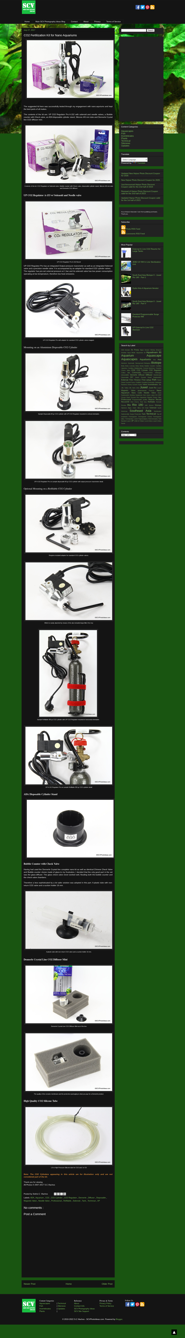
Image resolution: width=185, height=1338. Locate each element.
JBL (160, 384)
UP (98, 1201)
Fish (123, 133)
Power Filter (157, 397)
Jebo (138, 388)
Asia (159, 359)
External (125, 380)
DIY (132, 377)
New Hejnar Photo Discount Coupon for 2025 (140, 180)
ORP (159, 395)
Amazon (158, 350)
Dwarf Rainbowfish (154, 377)
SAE (147, 405)
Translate (141, 163)
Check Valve (126, 370)
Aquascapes (127, 131)
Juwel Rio (153, 388)
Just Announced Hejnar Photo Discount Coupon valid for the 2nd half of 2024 (138, 185)
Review (124, 405)
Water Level (144, 421)
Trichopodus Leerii (131, 419)
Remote (158, 402)
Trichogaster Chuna (145, 416)
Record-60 (126, 402)
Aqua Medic (131, 352)
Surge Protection (136, 414)
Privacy (97, 21)
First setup (147, 380)
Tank (84, 1201)
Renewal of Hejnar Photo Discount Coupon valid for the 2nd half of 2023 (139, 192)
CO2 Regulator (70, 1198)
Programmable (137, 399)
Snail (147, 408)
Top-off (159, 414)
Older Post (107, 1284)
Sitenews (125, 143)
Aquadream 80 (153, 352)
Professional (56, 1201)
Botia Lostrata (130, 366)
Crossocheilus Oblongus (152, 372)
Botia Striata (140, 366)
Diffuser (142, 375)
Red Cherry (135, 402)
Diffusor (91, 1198)
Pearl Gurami (131, 397)
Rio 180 (138, 404)
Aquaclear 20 (141, 352)
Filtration (138, 380)
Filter (131, 380)
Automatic (131, 363)
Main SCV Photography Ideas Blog (50, 21)
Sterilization (157, 411)
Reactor (152, 400)
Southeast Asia (142, 410)
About (85, 21)
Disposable (101, 1198)
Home (27, 21)
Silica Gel (141, 408)
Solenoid (77, 1201)
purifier (145, 399)
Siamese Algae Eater (129, 408)
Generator (151, 382)
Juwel (144, 387)
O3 (156, 395)
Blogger (119, 1319)
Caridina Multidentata (135, 368)
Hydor (140, 384)
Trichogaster (133, 416)
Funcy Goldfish (136, 382)
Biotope (156, 362)
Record (158, 400)
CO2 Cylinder (57, 1198)
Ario (155, 359)
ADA (32, 1198)
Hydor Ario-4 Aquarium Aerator (145, 288)
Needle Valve (44, 1201)
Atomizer (124, 363)
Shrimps (158, 405)
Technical (92, 1201)
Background (139, 363)
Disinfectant (157, 375)
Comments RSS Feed (135, 234)
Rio (129, 405)
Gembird (145, 382)
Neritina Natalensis (136, 395)
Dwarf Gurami (141, 377)
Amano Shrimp (150, 350)
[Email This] (55, 1194)
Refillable (67, 1201)
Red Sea (144, 402)
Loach (159, 388)
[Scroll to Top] (174, 1332)
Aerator (128, 350)
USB (136, 421)
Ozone (123, 397)
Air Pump (135, 350)
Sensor (152, 405)
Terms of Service (113, 21)
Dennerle (83, 1198)
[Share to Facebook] (64, 1194)
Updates (125, 146)
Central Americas (149, 368)
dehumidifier (125, 375)
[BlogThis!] (58, 1194)
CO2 (47, 1198)
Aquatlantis (146, 359)
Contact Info (79, 1306)
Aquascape (154, 355)
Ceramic (158, 368)
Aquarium (39, 1198)
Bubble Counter (150, 366)
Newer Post (29, 1284)
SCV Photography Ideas (84, 1309)
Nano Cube (138, 393)
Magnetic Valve (30, 1201)
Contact (74, 21)
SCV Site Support (81, 1311)
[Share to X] (61, 1194)
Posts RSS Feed (133, 229)
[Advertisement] (85, 7)
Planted (150, 397)
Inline (145, 384)
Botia (123, 366)
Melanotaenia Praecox (147, 390)
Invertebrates (127, 136)
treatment (125, 416)
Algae (142, 350)
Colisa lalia (126, 372)
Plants (124, 138)
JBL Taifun (125, 388)
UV (139, 421)
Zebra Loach (152, 421)
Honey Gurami (133, 384)
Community (137, 373)
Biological (147, 363)
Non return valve (149, 395)
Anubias (124, 352)
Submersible (125, 414)
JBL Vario (132, 388)
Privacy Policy (105, 1303)
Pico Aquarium (142, 397)
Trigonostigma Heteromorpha (148, 419)
